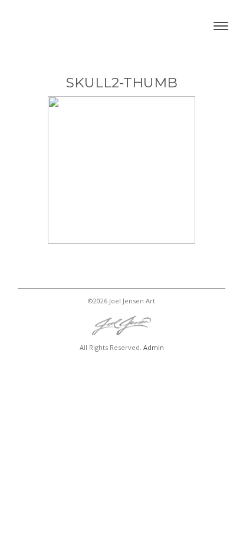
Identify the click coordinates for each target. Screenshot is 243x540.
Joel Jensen (121, 325)
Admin (153, 347)
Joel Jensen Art (68, 25)
